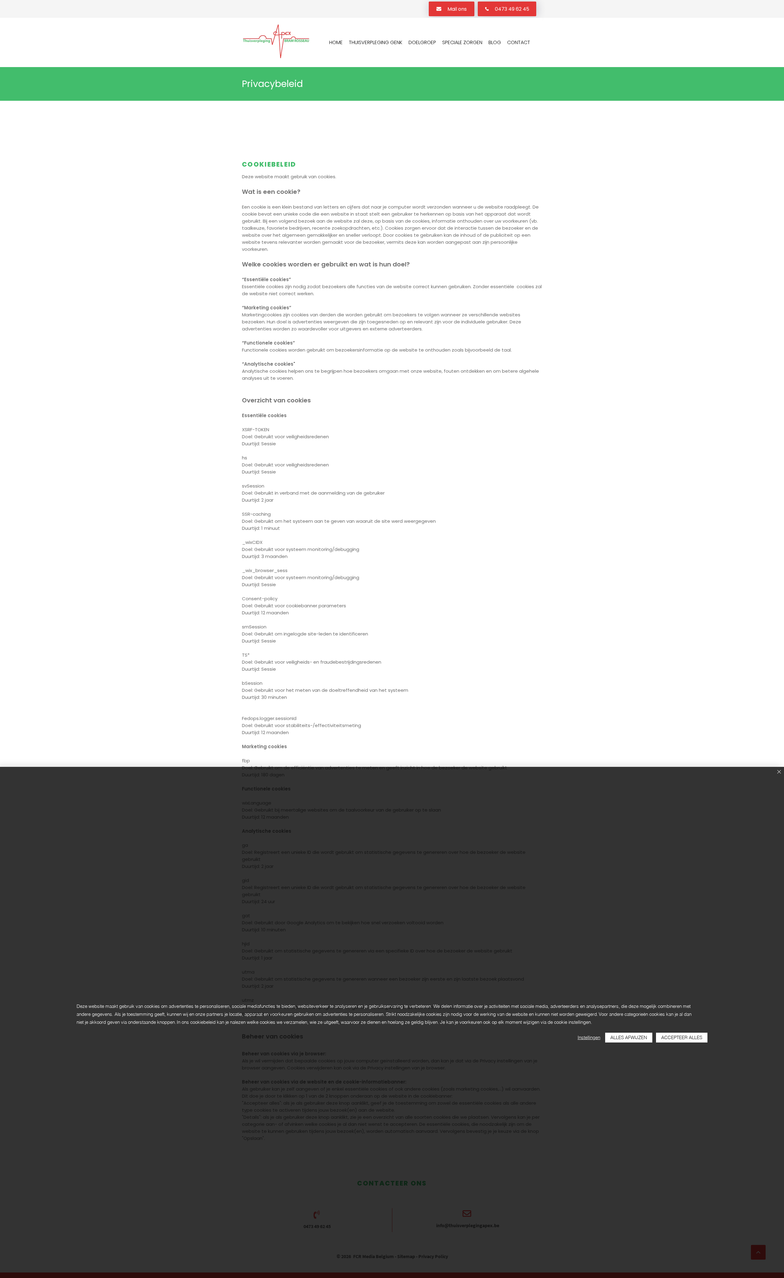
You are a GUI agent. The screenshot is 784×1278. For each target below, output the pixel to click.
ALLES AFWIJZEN (628, 1037)
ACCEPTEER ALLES (681, 1037)
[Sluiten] (779, 772)
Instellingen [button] (589, 1037)
